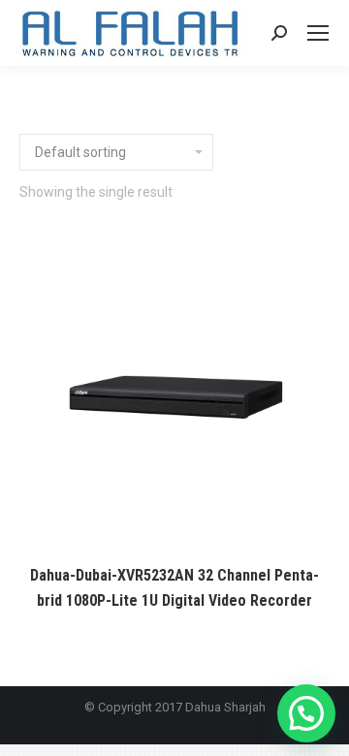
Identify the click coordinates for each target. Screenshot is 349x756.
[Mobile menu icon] (318, 33)
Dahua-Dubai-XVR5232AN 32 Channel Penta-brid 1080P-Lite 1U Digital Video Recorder (174, 588)
